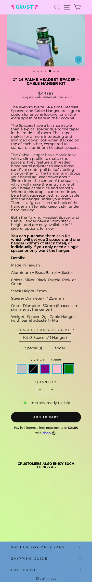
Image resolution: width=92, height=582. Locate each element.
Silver (21, 369)
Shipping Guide (29, 558)
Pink (57, 369)
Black (33, 369)
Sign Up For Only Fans (38, 547)
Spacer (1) (33, 348)
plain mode (47, 578)
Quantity (46, 381)
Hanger (58, 348)
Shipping (27, 97)
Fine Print (23, 570)
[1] (14, 526)
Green (69, 369)
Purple (45, 369)
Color (46, 359)
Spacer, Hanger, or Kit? (46, 329)
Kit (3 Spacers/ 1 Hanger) (45, 337)
